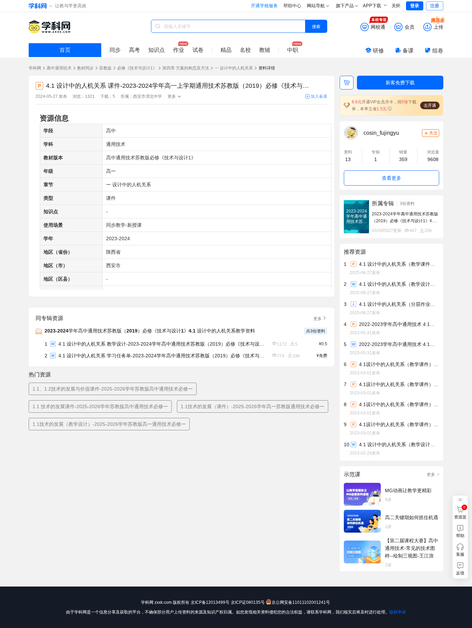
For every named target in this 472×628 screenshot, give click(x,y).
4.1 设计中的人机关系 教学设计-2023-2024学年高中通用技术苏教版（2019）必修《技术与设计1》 (162, 344)
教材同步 (85, 68)
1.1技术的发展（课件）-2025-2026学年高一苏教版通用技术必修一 (252, 406)
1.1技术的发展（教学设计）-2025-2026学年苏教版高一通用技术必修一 (109, 424)
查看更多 (391, 178)
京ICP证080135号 (248, 602)
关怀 (395, 5)
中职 (292, 50)
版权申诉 (397, 612)
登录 (414, 5)
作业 (178, 50)
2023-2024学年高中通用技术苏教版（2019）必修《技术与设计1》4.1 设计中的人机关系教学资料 (150, 331)
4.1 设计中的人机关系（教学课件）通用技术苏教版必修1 (398, 264)
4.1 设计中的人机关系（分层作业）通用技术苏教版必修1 (398, 304)
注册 (434, 5)
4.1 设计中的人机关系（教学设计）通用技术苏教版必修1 (398, 284)
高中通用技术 (59, 68)
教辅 (264, 50)
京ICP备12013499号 (210, 602)
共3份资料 (315, 331)
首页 (64, 50)
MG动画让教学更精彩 (408, 490)
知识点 (156, 50)
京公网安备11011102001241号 (301, 602)
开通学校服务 (264, 5)
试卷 (198, 50)
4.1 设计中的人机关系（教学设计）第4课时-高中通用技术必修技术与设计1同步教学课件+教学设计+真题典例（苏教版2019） (398, 444)
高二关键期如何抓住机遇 (411, 517)
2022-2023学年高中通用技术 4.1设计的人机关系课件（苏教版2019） (398, 324)
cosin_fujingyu (381, 133)
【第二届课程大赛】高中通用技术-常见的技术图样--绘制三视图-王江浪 (411, 548)
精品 (226, 50)
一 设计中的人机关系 (234, 68)
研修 (378, 51)
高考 (134, 50)
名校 (245, 50)
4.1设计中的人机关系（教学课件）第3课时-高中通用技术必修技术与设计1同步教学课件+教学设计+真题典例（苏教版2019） (398, 404)
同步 (115, 50)
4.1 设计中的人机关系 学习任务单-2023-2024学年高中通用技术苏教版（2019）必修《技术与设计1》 (162, 355)
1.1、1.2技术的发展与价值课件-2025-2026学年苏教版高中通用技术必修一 (112, 389)
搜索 (316, 26)
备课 (408, 51)
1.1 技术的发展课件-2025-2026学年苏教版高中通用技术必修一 (100, 406)
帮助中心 (292, 5)
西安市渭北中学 (147, 96)
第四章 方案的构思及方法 (185, 68)
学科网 (35, 68)
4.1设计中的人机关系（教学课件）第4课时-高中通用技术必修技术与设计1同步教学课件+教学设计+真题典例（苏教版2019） (398, 364)
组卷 (437, 51)
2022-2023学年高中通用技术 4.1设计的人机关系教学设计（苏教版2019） (398, 344)
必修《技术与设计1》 (137, 68)
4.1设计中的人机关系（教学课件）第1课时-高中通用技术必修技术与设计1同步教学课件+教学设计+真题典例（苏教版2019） (398, 384)
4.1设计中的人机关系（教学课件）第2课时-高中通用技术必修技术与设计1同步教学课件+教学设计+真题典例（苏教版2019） (398, 424)
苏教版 (105, 68)
